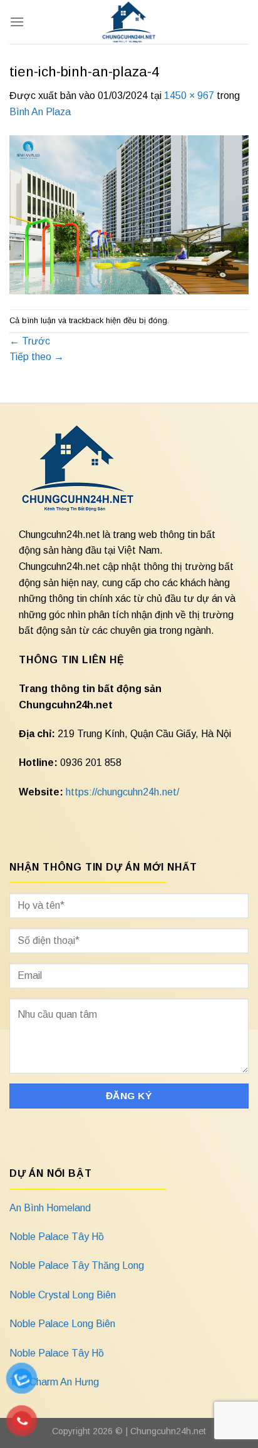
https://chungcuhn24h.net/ (122, 792)
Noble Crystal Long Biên (62, 1295)
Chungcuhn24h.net (168, 1431)
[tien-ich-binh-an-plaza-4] (129, 214)
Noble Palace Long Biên (62, 1323)
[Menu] (16, 21)
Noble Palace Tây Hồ (56, 1236)
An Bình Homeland (50, 1207)
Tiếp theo (36, 356)
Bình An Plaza (40, 111)
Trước (29, 341)
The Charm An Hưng (54, 1382)
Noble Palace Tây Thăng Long (76, 1265)
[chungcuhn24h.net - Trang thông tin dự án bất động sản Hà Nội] (129, 22)
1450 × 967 (189, 95)
